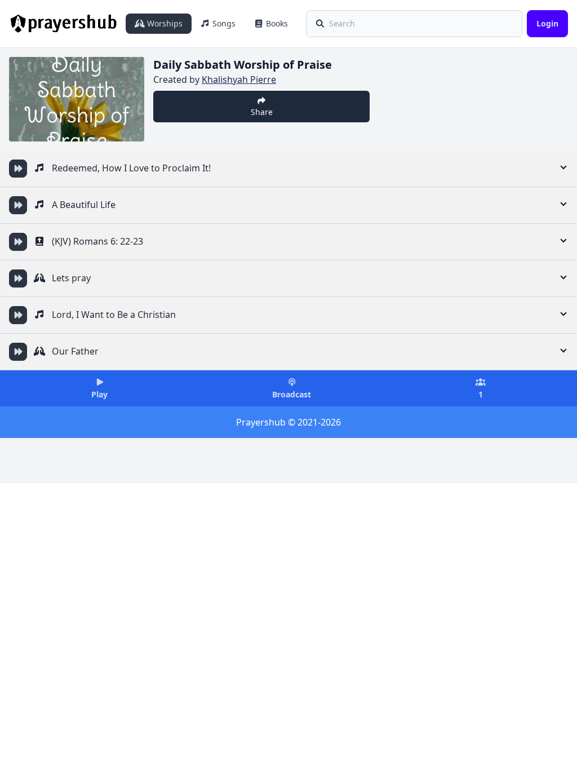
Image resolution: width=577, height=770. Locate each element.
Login (547, 23)
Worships (164, 23)
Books (276, 23)
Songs (223, 23)
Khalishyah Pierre (239, 79)
